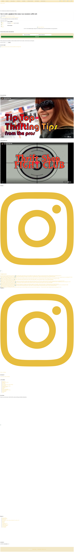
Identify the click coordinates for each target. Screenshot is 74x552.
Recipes (3, 388)
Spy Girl (3, 522)
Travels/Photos (4, 391)
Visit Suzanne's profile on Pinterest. (5, 376)
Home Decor (4, 383)
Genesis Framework (39, 549)
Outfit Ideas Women (4, 386)
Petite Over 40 (4, 519)
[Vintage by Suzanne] (10, 46)
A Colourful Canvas (4, 523)
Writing (3, 392)
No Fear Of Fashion (4, 525)
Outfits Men (3, 387)
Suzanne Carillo (2, 3)
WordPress (43, 549)
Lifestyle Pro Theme (34, 549)
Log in (45, 549)
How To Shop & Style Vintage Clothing (7, 384)
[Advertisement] (7, 412)
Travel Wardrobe (4, 390)
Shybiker (3, 521)
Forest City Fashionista (5, 524)
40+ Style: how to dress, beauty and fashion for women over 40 (10, 520)
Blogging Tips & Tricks (5, 382)
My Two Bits (4, 385)
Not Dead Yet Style (4, 518)
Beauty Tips (3, 381)
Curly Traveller (4, 526)
